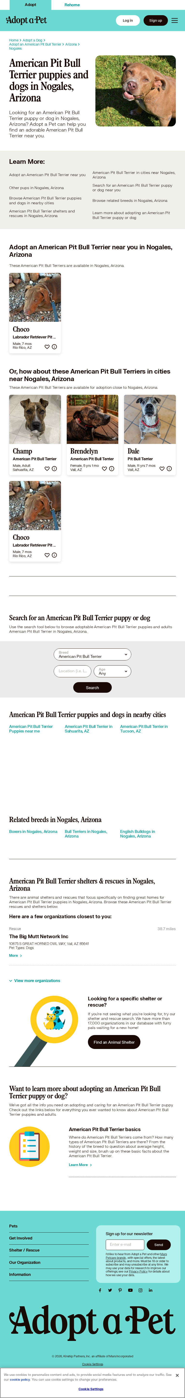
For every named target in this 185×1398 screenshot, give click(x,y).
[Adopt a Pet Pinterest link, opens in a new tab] (121, 1290)
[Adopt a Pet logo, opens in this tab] (92, 1328)
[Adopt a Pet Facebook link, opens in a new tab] (101, 1290)
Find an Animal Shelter (114, 1042)
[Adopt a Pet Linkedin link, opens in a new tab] (150, 1290)
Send (158, 1245)
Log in (128, 20)
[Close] (177, 1375)
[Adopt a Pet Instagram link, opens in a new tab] (142, 1290)
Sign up (155, 20)
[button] (47, 347)
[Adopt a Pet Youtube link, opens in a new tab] (131, 1290)
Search (92, 687)
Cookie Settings (92, 1364)
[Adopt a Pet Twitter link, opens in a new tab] (111, 1290)
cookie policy (20, 1380)
